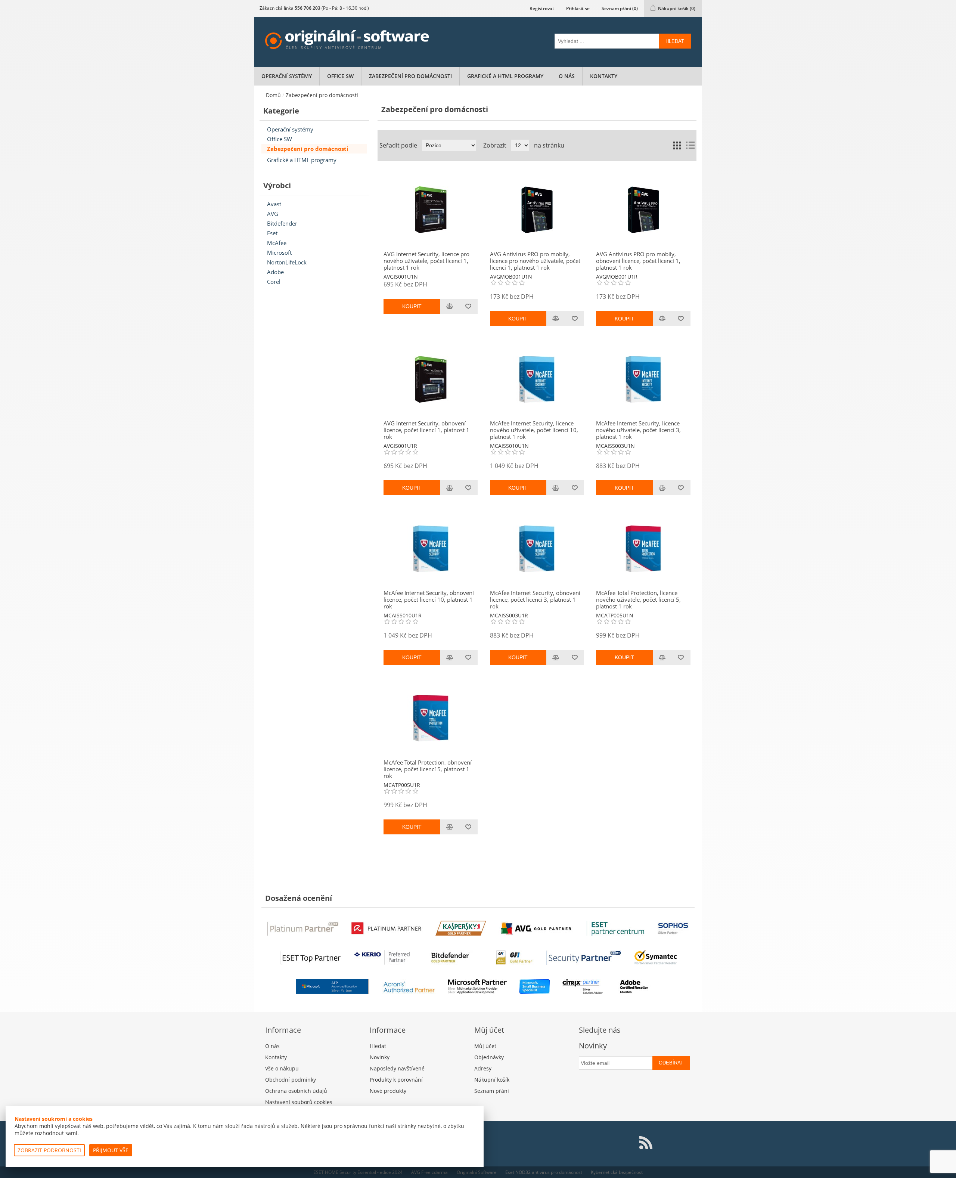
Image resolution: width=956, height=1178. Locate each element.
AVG (272, 213)
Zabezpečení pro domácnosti (410, 76)
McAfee (276, 243)
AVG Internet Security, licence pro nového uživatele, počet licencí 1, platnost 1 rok (426, 261)
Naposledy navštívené (397, 1068)
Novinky (379, 1057)
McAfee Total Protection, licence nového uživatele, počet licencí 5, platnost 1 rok (638, 599)
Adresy (482, 1068)
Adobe (275, 272)
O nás (567, 76)
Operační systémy (286, 76)
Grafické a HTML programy (505, 76)
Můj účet (485, 1046)
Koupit (412, 306)
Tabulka (676, 145)
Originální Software (477, 1172)
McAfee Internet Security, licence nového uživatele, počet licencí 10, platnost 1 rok (534, 430)
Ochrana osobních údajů (296, 1090)
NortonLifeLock (287, 262)
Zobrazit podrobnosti (49, 1150)
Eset (272, 233)
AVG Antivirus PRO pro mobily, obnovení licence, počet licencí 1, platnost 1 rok (638, 261)
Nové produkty (388, 1090)
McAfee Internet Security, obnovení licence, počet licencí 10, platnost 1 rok (429, 599)
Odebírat (671, 1063)
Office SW (340, 76)
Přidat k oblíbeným (468, 306)
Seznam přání (491, 1090)
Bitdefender (282, 223)
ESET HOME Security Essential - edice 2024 (358, 1172)
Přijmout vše (110, 1150)
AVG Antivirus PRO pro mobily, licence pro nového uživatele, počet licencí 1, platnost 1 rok (535, 261)
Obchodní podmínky (290, 1079)
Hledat (674, 41)
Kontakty (603, 76)
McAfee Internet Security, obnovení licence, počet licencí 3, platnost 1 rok (535, 599)
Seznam (690, 145)
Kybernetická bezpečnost (617, 1172)
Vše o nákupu (282, 1068)
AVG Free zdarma (429, 1172)
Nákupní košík (491, 1079)
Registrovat (542, 8)
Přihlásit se (578, 8)
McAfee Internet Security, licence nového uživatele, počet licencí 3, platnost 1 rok (638, 430)
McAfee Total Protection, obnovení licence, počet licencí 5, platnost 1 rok (428, 769)
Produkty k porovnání (396, 1079)
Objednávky (489, 1057)
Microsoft (279, 252)
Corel (273, 281)
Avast (274, 204)
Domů (273, 95)
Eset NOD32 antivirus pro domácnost (543, 1172)
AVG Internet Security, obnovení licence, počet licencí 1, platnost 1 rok (426, 430)
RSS (646, 1143)
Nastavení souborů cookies (298, 1102)
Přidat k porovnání (449, 306)
